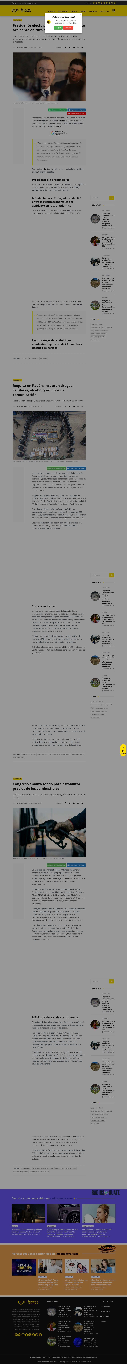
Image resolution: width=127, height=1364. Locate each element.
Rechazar (68, 28)
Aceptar (58, 28)
